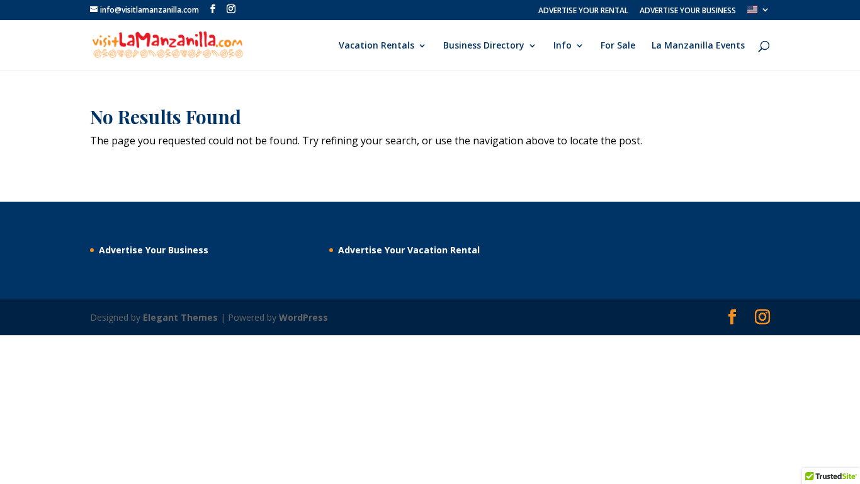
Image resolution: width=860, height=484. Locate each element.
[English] (758, 13)
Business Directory (483, 46)
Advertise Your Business (153, 250)
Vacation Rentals (376, 46)
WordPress (303, 317)
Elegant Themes (180, 317)
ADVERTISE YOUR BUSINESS (688, 11)
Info (562, 46)
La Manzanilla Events (698, 46)
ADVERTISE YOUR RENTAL (583, 11)
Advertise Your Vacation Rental (409, 250)
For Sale (618, 46)
